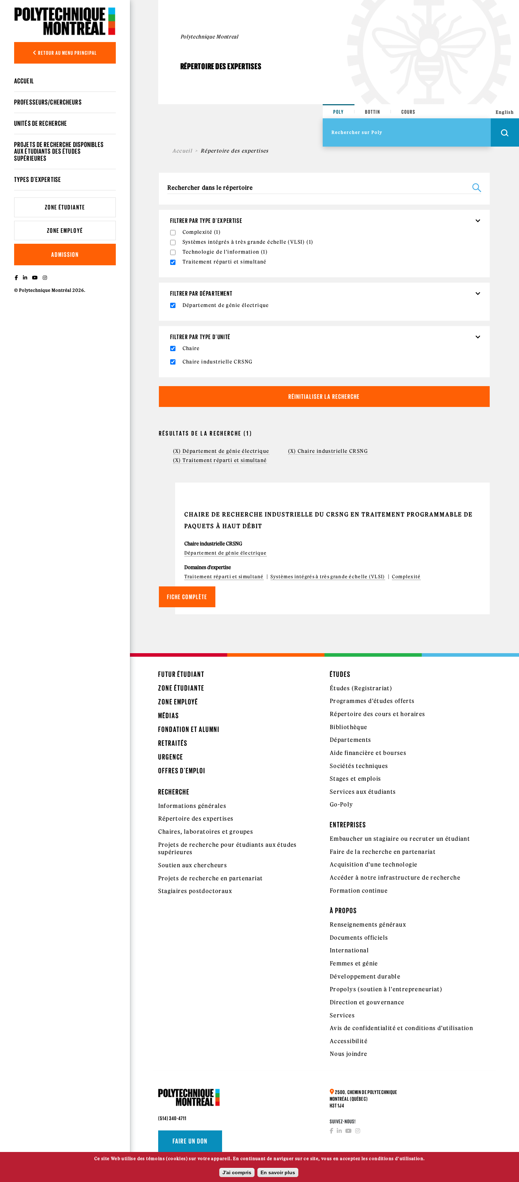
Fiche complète (187, 597)
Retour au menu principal (67, 53)
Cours (408, 112)
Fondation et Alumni (189, 729)
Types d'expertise (37, 179)
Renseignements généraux (368, 924)
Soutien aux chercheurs (192, 865)
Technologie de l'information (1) (225, 252)
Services (342, 1015)
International (349, 950)
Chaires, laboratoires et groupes (205, 831)
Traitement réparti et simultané (224, 577)
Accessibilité (349, 1041)
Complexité (406, 577)
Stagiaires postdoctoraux (195, 890)
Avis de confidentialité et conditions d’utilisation (401, 1028)
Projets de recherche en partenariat (210, 878)
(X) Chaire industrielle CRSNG (328, 451)
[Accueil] (65, 21)
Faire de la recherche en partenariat (383, 851)
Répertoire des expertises (196, 818)
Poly (338, 112)
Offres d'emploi (181, 771)
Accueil (24, 81)
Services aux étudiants (363, 791)
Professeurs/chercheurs (48, 102)
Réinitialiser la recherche (324, 396)
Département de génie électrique (225, 553)
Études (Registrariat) (361, 688)
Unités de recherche (40, 123)
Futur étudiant (181, 674)
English (505, 112)
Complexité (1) (202, 232)
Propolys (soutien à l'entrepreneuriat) (386, 989)
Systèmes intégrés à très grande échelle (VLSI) (327, 577)
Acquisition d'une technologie (374, 864)
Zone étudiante (65, 207)
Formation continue (359, 890)
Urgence (170, 757)
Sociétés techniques (359, 765)
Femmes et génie (354, 963)
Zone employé (65, 230)
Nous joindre (349, 1053)
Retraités (172, 743)
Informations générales (192, 805)
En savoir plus (278, 1172)
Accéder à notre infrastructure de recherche (395, 877)
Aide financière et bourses (368, 752)
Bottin (372, 112)
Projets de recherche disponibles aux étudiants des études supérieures (59, 151)
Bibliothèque (349, 727)
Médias (168, 715)
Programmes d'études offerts (372, 700)
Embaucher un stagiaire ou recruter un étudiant (400, 838)
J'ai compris (236, 1172)
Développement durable (365, 976)
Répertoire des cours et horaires (377, 713)
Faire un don (190, 1141)
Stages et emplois (355, 778)
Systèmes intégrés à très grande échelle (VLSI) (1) (248, 242)
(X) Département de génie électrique (221, 451)
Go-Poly (341, 804)
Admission (65, 254)
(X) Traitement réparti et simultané (220, 460)
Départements (350, 739)
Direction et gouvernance (367, 1002)
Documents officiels (359, 937)
